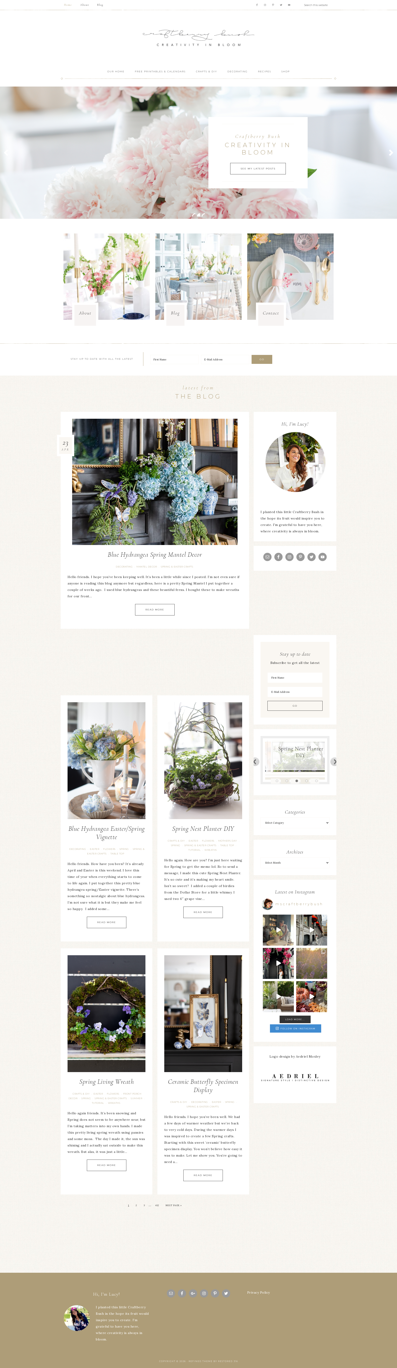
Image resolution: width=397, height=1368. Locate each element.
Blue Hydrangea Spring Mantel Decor (155, 554)
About (85, 313)
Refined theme (201, 1361)
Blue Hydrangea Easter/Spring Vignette (106, 832)
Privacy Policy (258, 1292)
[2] (198, 214)
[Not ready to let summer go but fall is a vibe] (311, 930)
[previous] (6, 152)
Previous (255, 761)
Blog (175, 313)
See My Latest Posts (258, 168)
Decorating (124, 566)
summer (136, 1098)
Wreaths (210, 849)
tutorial (194, 849)
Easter (94, 849)
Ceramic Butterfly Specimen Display (203, 1085)
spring (124, 849)
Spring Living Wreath (106, 1081)
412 (157, 1205)
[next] (391, 152)
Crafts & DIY (176, 840)
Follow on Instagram (298, 1028)
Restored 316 (228, 1361)
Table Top (117, 853)
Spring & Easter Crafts (177, 566)
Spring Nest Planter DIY (203, 828)
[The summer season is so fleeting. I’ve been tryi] (311, 996)
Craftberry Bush (198, 38)
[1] (193, 214)
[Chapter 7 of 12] (311, 963)
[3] (203, 214)
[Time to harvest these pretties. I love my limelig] (278, 930)
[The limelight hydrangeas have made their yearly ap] (278, 996)
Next (335, 761)
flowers (109, 849)
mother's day (227, 840)
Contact (271, 313)
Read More (154, 609)
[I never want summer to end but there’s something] (278, 963)
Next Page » (174, 1205)
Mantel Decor (146, 566)
